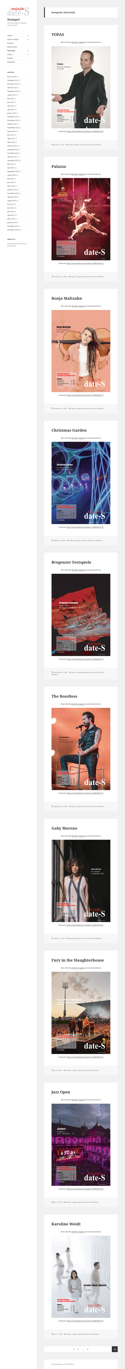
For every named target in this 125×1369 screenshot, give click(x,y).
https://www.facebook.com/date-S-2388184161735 (85, 131)
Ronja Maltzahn (67, 298)
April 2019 (11, 215)
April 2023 (11, 109)
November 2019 (12, 193)
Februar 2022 (12, 146)
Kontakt (10, 58)
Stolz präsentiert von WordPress (63, 1364)
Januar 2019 (11, 222)
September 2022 (12, 128)
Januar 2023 (11, 113)
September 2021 (12, 160)
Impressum (11, 62)
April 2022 (11, 139)
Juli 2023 (10, 99)
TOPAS (58, 34)
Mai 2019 (10, 212)
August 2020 (11, 175)
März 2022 (11, 142)
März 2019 (11, 219)
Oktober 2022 (12, 124)
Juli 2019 (10, 204)
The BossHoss (64, 696)
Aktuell (9, 36)
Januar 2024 (11, 77)
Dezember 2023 (12, 80)
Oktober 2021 (12, 157)
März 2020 (11, 186)
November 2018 (12, 230)
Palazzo (59, 166)
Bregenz (86, 672)
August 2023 (11, 95)
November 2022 (12, 120)
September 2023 (12, 91)
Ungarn (10, 54)
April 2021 (11, 168)
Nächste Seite (115, 1349)
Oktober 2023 (12, 88)
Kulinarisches (12, 47)
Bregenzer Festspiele (71, 562)
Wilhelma (98, 145)
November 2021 (12, 153)
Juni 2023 (10, 102)
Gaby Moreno (64, 828)
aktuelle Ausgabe (77, 42)
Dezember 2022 (12, 117)
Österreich (11, 51)
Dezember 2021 (12, 150)
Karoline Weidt (66, 1223)
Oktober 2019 (12, 197)
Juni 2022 (10, 135)
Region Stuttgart (13, 39)
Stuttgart (13, 19)
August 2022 (11, 131)
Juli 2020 (10, 179)
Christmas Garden (69, 430)
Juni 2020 (10, 182)
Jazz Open (61, 1091)
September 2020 (12, 171)
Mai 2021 (10, 164)
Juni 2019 (10, 208)
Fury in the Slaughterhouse (78, 960)
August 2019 (11, 201)
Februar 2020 (12, 190)
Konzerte (10, 43)
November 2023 (12, 84)
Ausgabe (76, 145)
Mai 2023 (10, 106)
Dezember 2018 (12, 226)
